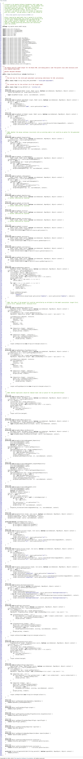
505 (1, 653)
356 (1, 461)
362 (1, 469)
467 (1, 604)
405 (1, 524)
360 (1, 466)
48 (0, 63)
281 (1, 364)
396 (1, 512)
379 (1, 490)
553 (1, 715)
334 (1, 432)
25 (0, 34)
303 (1, 392)
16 (0, 22)
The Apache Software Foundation (23, 758)
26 (0, 35)
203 (1, 263)
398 (1, 515)
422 (1, 546)
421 (1, 545)
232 (1, 301)
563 (1, 728)
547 (1, 707)
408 (1, 528)
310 (1, 401)
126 (1, 164)
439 (1, 568)
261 (1, 338)
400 (1, 518)
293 (1, 380)
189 (1, 245)
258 (1, 334)
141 (1, 183)
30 (0, 40)
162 (1, 211)
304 (1, 394)
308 (1, 399)
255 (1, 330)
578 (1, 747)
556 (1, 719)
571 (1, 738)
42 (0, 56)
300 (1, 389)
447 (1, 578)
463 (1, 599)
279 (1, 361)
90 (0, 118)
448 (1, 579)
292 (1, 378)
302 (1, 391)
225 (1, 292)
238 (1, 309)
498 (1, 644)
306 (1, 396)
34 (0, 45)
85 (0, 111)
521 (1, 674)
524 (1, 677)
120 (1, 156)
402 (1, 520)
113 (1, 147)
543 (1, 702)
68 (0, 89)
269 (1, 349)
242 (1, 314)
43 (0, 57)
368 (1, 476)
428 (1, 554)
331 (1, 429)
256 (1, 332)
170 (1, 221)
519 (1, 671)
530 (1, 685)
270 (1, 350)
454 (1, 587)
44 (0, 58)
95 (0, 124)
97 (0, 127)
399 (1, 516)
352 (1, 456)
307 (1, 398)
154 (1, 200)
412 (1, 533)
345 (1, 447)
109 (1, 142)
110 (1, 143)
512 (1, 662)
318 (1, 412)
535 (1, 692)
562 (1, 726)
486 (1, 628)
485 (1, 627)
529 (1, 684)
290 (1, 376)
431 (1, 558)
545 (1, 705)
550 (1, 711)
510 (1, 659)
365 (1, 472)
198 (1, 257)
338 (1, 438)
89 (0, 116)
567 (1, 733)
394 (1, 510)
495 (1, 640)
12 (0, 17)
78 (0, 102)
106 (1, 138)
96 (0, 125)
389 (1, 503)
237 (1, 307)
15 (0, 21)
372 (1, 481)
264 (1, 342)
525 (1, 679)
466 (1, 603)
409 (1, 529)
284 (1, 368)
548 (1, 708)
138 (1, 180)
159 (1, 207)
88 (0, 115)
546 (1, 706)
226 (1, 293)
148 (1, 192)
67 (0, 88)
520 (1, 672)
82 (0, 107)
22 (0, 30)
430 (1, 556)
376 (1, 487)
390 (1, 505)
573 (1, 741)
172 (1, 223)
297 (1, 385)
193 (1, 251)
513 (1, 663)
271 (1, 351)
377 (1, 488)
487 (1, 630)
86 (0, 113)
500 (1, 647)
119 (1, 155)
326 (1, 422)
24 (0, 33)
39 (0, 52)
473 (1, 612)
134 (1, 174)
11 (0, 16)
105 (1, 137)
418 (1, 541)
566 (1, 732)
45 (0, 60)
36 (0, 48)
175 (1, 227)
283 (1, 367)
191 (1, 248)
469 (1, 607)
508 (1, 657)
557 (1, 720)
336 (1, 435)
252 (1, 327)
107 (1, 140)
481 (1, 622)
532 (1, 688)
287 (1, 372)
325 (1, 421)
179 (1, 232)
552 (1, 714)
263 (1, 341)
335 (1, 434)
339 (1, 439)
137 (1, 178)
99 (0, 129)
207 (1, 269)
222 (1, 288)
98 (0, 128)
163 (1, 212)
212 (1, 275)
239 (1, 310)
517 (1, 668)
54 (0, 71)
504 (1, 652)
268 (1, 347)
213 (1, 276)
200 (1, 260)
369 (1, 478)
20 (0, 27)
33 (0, 44)
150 (1, 195)
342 (1, 443)
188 (1, 244)
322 (1, 417)
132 (1, 172)
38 (0, 51)
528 (1, 683)
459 (1, 594)
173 (1, 225)
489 (1, 632)
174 (1, 226)
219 (1, 284)
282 (1, 365)
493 (1, 637)
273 (1, 354)
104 (1, 136)
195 (1, 253)
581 (1, 751)
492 (1, 636)
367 (1, 475)
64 (0, 84)
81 (0, 106)
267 (1, 346)
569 (1, 736)
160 (1, 208)
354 (1, 458)
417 (1, 539)
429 (1, 555)
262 (1, 340)
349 (1, 452)
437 (1, 565)
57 (0, 75)
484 (1, 626)
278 (1, 360)
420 (1, 543)
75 (0, 98)
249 (1, 323)
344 (1, 445)
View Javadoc (3, 0)
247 (1, 320)
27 (0, 36)
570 (1, 737)
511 (1, 661)
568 (1, 734)
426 (1, 551)
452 (1, 585)
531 (1, 686)
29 (0, 39)
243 (1, 315)
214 (1, 278)
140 (1, 182)
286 (1, 370)
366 (1, 474)
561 (1, 725)
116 (1, 151)
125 (1, 163)
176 (1, 229)
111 (1, 145)
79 (0, 103)
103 (1, 134)
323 (1, 418)
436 (1, 564)
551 (1, 712)
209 (1, 271)
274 (1, 355)
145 (1, 189)
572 (1, 739)
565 (1, 730)
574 (1, 742)
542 (1, 701)
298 (1, 386)
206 (1, 267)
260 (1, 337)
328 (1, 425)
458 (1, 592)
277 (1, 359)
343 (1, 444)
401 (1, 519)
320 (1, 414)
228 (1, 296)
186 (1, 241)
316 (1, 409)
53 (0, 70)
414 (1, 536)
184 (1, 239)
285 (1, 369)
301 (1, 390)
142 (1, 185)
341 (1, 441)
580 (1, 750)
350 (1, 453)
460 (1, 595)
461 (1, 596)
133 (1, 173)
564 (1, 729)
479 (1, 619)
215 (1, 279)
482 (1, 623)
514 (1, 665)
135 (1, 176)
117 (1, 152)
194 (1, 252)
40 (0, 53)
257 (1, 333)
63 (0, 83)
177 (1, 230)
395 (1, 511)
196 (1, 254)
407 (1, 527)
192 (1, 249)
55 (0, 73)
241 (1, 312)
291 (1, 377)
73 (0, 96)
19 (0, 26)
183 (1, 238)
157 (1, 204)
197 (1, 256)
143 (1, 186)
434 (1, 561)
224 (1, 291)
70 (0, 92)
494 (1, 639)
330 (1, 427)
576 (1, 745)
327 (1, 423)
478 (1, 618)
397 (1, 514)
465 (1, 601)
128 (1, 167)
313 (1, 405)
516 (1, 667)
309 (1, 400)
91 (0, 119)
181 (1, 235)
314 (1, 407)
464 (1, 600)
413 (1, 534)
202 (1, 262)
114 (1, 149)
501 (1, 648)
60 (0, 79)
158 (1, 205)
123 (1, 160)
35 (0, 47)
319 (1, 413)
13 (0, 18)
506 (1, 654)
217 (1, 281)
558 (1, 721)
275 (1, 356)
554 (1, 716)
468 (1, 605)
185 (1, 240)
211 (1, 274)
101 (1, 132)
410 (1, 530)
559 (1, 723)
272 (1, 352)
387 (1, 501)
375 (1, 485)
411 (1, 532)
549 (1, 710)
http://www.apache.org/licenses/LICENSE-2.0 (19, 14)
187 (1, 243)
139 (1, 181)
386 (1, 499)
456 (1, 590)
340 (1, 440)
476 (1, 616)
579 (1, 748)
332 (1, 430)
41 (0, 54)
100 (1, 131)
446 (1, 577)
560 (1, 724)
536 (1, 693)
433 (1, 560)
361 (1, 467)
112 (1, 146)
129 (1, 168)
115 (1, 150)
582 (1, 752)
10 (0, 14)
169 (1, 220)
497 (1, 643)
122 (1, 159)
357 (1, 462)
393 (1, 508)
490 (1, 634)
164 (1, 213)
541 (1, 699)
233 (1, 302)
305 (1, 395)
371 (1, 480)
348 (1, 450)
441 (1, 570)
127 (1, 165)
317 (1, 410)
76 (0, 100)
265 (1, 343)
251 (1, 325)
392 (1, 507)
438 (1, 567)
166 (1, 216)
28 (0, 38)
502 (1, 649)
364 (1, 471)
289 (1, 374)
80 (0, 105)
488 (1, 631)
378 (1, 489)
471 (1, 609)
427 (1, 552)
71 (0, 93)
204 (1, 265)
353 (1, 457)
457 (1, 591)
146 (1, 190)
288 (1, 373)
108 (1, 141)
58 (0, 76)
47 (0, 62)
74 (0, 97)
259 (1, 336)
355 (1, 459)
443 (1, 573)
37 (0, 49)
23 (0, 31)
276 (1, 358)
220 (1, 285)
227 (1, 294)
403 (1, 521)
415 (1, 537)
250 (1, 324)
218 (1, 283)
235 (1, 305)
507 (1, 656)
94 (0, 123)
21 (0, 29)
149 (1, 194)
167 (1, 217)
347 (1, 449)
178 (1, 231)
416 (1, 538)
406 (1, 525)
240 (1, 311)
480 (1, 621)
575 (1, 743)
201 (1, 261)
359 (1, 465)
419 (1, 542)
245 (1, 318)
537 (1, 694)
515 (1, 666)
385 (1, 498)
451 (1, 583)
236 (1, 306)
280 (1, 363)
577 (1, 746)
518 (1, 670)
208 (1, 270)
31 (0, 42)
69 (0, 91)
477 (1, 617)
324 (1, 419)
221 (1, 287)
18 (0, 25)
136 (1, 177)
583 (1, 754)
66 (0, 87)
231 (1, 300)
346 (1, 448)
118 (1, 154)
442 (1, 572)
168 (1, 218)
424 (1, 548)
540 (1, 698)
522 (1, 675)
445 (1, 576)
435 (1, 563)
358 (1, 463)
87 (0, 114)
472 (1, 610)
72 (0, 94)
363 (1, 470)
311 (1, 403)
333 (1, 431)
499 (1, 645)
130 (1, 169)
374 (1, 484)
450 (1, 582)
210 (1, 272)
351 (1, 454)
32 (0, 43)
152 (1, 198)
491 (1, 635)
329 (1, 426)
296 (1, 383)
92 (0, 120)
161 (1, 209)
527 (1, 681)
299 (1, 387)
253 (1, 328)
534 (1, 690)
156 (1, 203)
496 (1, 641)
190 (1, 247)
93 (0, 122)
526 (1, 680)
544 (1, 703)
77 (0, 101)
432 (1, 559)
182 (1, 236)
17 (0, 24)
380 (1, 492)
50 (0, 66)
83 (0, 109)
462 (1, 597)
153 (1, 199)
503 (1, 650)
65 (0, 85)
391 (1, 506)
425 (1, 550)
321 (1, 416)
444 (1, 574)
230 (1, 298)
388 (1, 502)
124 (1, 162)
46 (0, 61)
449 (1, 581)
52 (0, 69)
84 (0, 110)
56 (0, 74)
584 (1, 755)
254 (1, 329)
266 (1, 345)
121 (1, 158)
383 (1, 496)
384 (1, 497)
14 (0, 20)
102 (1, 133)
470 (1, 608)
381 (1, 493)
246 (1, 319)
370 (1, 479)
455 (1, 588)
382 (1, 494)
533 (1, 689)
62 (0, 82)
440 (1, 569)
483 (1, 625)
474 (1, 613)
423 (1, 547)
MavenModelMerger (16, 74)
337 (1, 436)
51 (0, 67)
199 (1, 258)
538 (1, 696)
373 (1, 483)
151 (1, 196)
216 (1, 280)
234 (1, 303)
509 (1, 658)
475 (1, 614)
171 (1, 222)
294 (1, 381)
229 (1, 297)
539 (1, 697)
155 (1, 202)
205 (1, 266)
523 (1, 676)
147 (1, 191)
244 (1, 316)
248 (1, 321)
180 (1, 234)
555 (1, 717)
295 (1, 382)
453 (1, 586)
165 (1, 214)
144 (1, 187)
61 (0, 80)
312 (1, 404)
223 (1, 289)
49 (0, 65)
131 (1, 171)
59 (0, 78)
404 (1, 523)
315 (1, 408)
